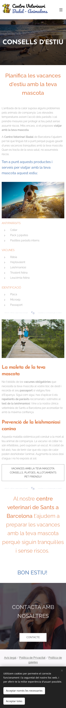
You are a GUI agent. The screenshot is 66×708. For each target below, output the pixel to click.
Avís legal (10, 657)
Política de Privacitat (32, 657)
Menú (61, 9)
